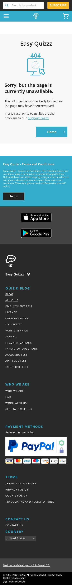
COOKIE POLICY (16, 495)
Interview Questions (21, 348)
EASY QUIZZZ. (19, 575)
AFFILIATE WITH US (18, 409)
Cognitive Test (16, 367)
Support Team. (38, 118)
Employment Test (18, 306)
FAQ (8, 397)
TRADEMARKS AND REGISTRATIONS (29, 501)
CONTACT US (14, 525)
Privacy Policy (55, 575)
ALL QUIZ (11, 300)
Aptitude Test (15, 360)
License (11, 312)
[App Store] (36, 217)
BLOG (9, 294)
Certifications (16, 318)
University (13, 324)
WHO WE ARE (14, 391)
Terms (14, 196)
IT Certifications (18, 342)
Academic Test (16, 354)
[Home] (37, 261)
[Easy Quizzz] (36, 16)
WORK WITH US (16, 403)
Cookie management (14, 578)
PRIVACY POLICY (16, 489)
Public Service (16, 330)
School (11, 336)
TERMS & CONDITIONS (20, 483)
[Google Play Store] (36, 233)
